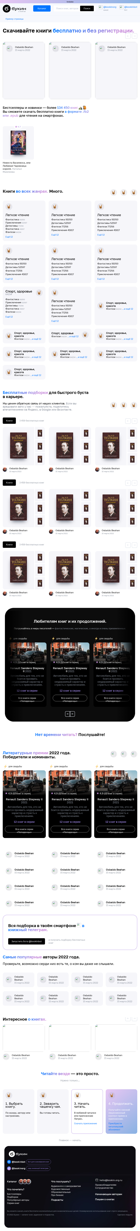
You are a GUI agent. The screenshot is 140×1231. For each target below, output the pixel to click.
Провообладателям (105, 1184)
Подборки (12, 1197)
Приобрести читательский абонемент (115, 1126)
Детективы (14, 225)
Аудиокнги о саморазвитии (66, 1186)
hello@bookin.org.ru (111, 1180)
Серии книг (13, 1203)
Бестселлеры (14, 1194)
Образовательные (61, 1192)
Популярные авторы (18, 1200)
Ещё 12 (9, 236)
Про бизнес (57, 1195)
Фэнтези (13, 232)
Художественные (60, 1189)
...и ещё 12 (127, 308)
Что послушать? (61, 1181)
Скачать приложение (85, 1123)
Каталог (12, 1181)
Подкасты (57, 1199)
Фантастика (15, 219)
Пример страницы (14, 19)
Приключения (16, 222)
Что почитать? (15, 1189)
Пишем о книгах (104, 1199)
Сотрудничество (104, 1187)
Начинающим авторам (108, 1194)
